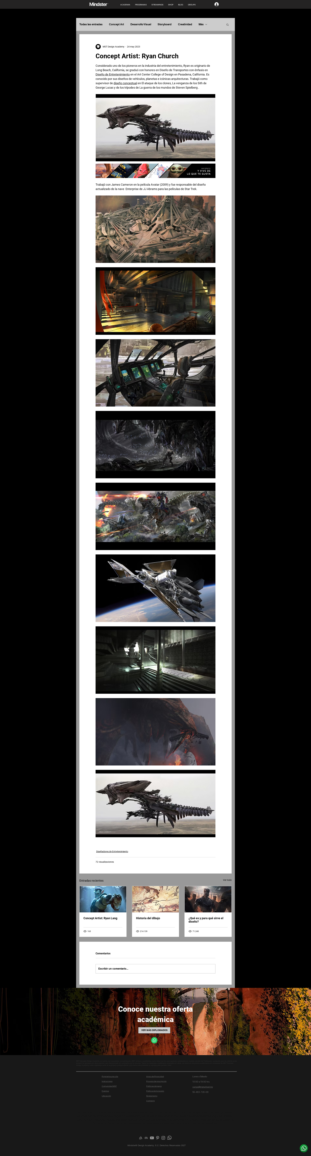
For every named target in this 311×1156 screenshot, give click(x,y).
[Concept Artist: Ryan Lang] (103, 899)
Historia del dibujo (148, 918)
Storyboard (165, 24)
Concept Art (116, 24)
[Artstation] (140, 1137)
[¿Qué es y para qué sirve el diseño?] (208, 899)
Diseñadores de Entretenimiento (112, 851)
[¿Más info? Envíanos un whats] (304, 1148)
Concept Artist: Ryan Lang (100, 918)
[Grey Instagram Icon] (163, 1137)
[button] (227, 24)
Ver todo (227, 880)
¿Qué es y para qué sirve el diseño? (206, 919)
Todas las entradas (91, 24)
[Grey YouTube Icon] (152, 1137)
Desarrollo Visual (140, 24)
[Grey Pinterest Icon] (157, 1137)
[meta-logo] (146, 1137)
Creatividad (185, 24)
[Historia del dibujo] (155, 899)
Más (201, 24)
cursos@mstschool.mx (202, 1087)
